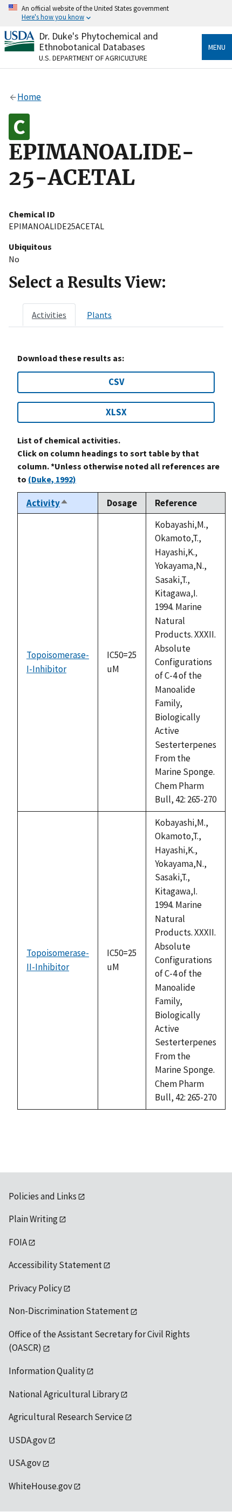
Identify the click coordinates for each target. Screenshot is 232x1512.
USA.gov (25, 1463)
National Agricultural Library (64, 1394)
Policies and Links (43, 1196)
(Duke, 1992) (52, 479)
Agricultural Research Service (66, 1417)
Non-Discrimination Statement (69, 1311)
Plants (99, 314)
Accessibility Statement (55, 1265)
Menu (217, 47)
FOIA (18, 1242)
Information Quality (47, 1371)
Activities (49, 314)
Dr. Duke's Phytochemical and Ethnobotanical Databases (98, 41)
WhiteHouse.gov (40, 1486)
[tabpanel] (116, 731)
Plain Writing (33, 1219)
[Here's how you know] (116, 13)
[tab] (49, 314)
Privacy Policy (35, 1288)
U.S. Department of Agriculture (93, 58)
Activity (47, 503)
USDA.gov (28, 1440)
